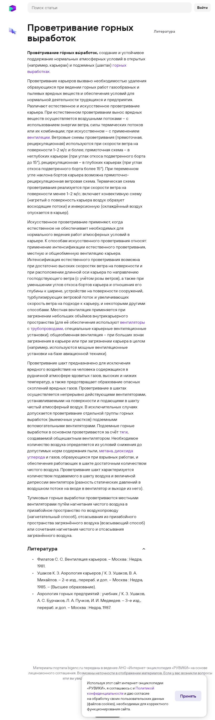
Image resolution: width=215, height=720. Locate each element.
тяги (124, 431)
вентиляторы (132, 322)
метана (106, 450)
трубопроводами (47, 328)
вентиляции (38, 137)
